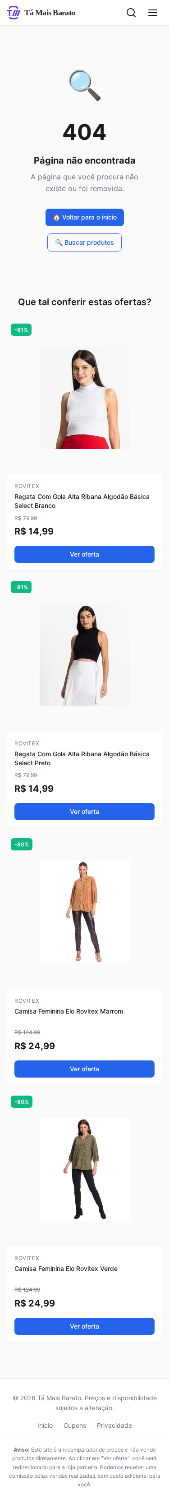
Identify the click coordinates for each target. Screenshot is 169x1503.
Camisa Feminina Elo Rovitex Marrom (68, 1011)
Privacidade (114, 1425)
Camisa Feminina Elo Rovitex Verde (66, 1268)
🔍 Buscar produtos (84, 242)
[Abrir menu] (153, 13)
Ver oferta (84, 554)
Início (45, 1425)
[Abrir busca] (131, 13)
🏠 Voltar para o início (85, 217)
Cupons (75, 1425)
